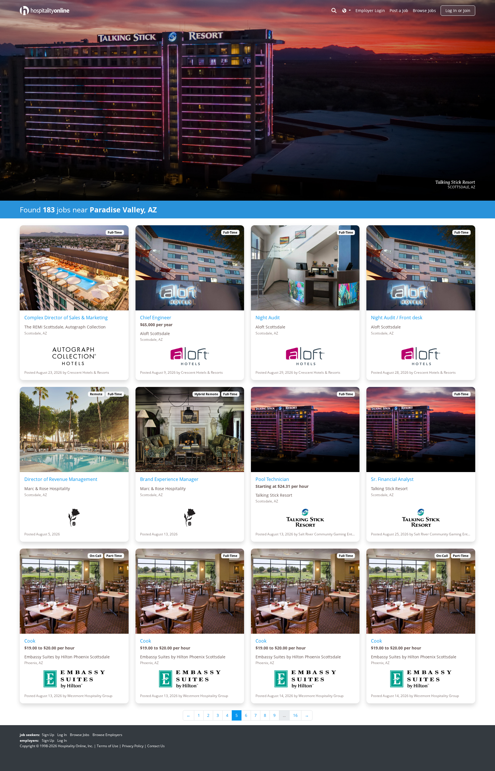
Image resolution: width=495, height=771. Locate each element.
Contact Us (156, 745)
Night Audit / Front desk (396, 317)
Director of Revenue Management (60, 479)
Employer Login (370, 10)
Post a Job (399, 10)
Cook (29, 641)
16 (295, 715)
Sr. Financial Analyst (392, 479)
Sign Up (48, 734)
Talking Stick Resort (455, 182)
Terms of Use (107, 745)
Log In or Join (457, 10)
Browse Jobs (424, 10)
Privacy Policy (133, 745)
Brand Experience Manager (169, 479)
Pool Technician (272, 479)
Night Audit (268, 317)
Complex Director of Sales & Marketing (66, 317)
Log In (62, 734)
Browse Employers (107, 734)
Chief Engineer (155, 317)
